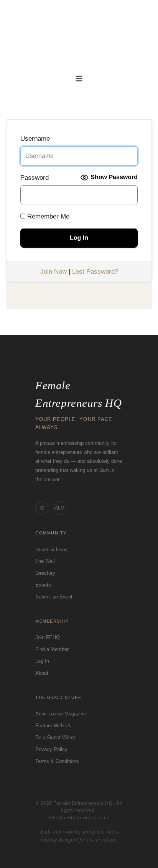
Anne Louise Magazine (60, 714)
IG (42, 508)
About (41, 673)
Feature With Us (53, 725)
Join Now (53, 271)
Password (34, 177)
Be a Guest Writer (55, 737)
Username (35, 138)
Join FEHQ (47, 637)
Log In (42, 661)
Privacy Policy (51, 749)
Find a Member (52, 649)
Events (43, 585)
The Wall (45, 561)
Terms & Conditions (57, 761)
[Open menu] (79, 79)
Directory (45, 573)
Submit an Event (53, 597)
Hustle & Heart (51, 549)
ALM (59, 508)
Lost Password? (95, 271)
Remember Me (47, 216)
